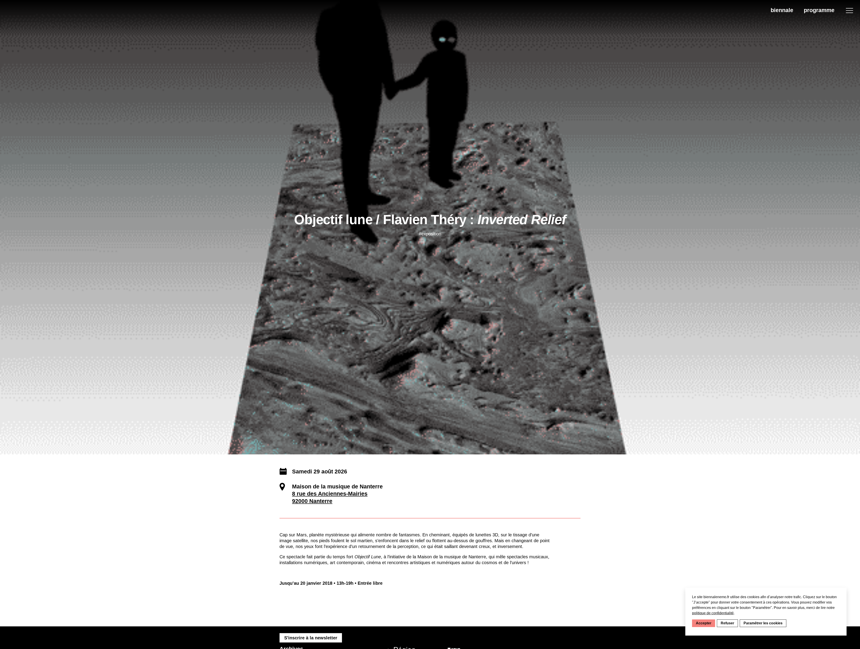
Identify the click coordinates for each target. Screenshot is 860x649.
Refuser (727, 623)
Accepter (703, 623)
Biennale (782, 10)
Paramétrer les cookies (763, 623)
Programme (819, 10)
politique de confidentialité (713, 613)
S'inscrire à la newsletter (310, 637)
